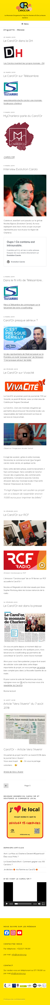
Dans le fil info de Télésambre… (23, 280)
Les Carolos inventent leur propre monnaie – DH (24, 63)
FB (21, 682)
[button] (25, 894)
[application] (25, 894)
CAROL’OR (9, 157)
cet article (41, 667)
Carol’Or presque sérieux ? (20, 320)
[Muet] (39, 904)
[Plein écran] (43, 904)
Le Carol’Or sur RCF (16, 515)
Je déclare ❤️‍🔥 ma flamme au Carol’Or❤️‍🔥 (21, 869)
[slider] (23, 903)
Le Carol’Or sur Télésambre (21, 76)
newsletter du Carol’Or (13, 685)
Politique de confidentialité (14, 999)
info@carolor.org (19, 954)
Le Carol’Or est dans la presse (22, 606)
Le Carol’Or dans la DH (18, 41)
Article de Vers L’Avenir (13, 772)
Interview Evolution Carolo (20, 169)
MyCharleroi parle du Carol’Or (22, 116)
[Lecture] (7, 904)
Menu (26, 24)
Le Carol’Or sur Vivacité (18, 372)
